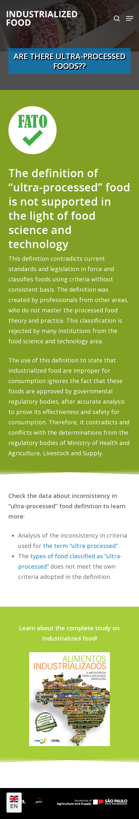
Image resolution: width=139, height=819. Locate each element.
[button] (129, 18)
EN (14, 806)
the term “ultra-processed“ (80, 546)
